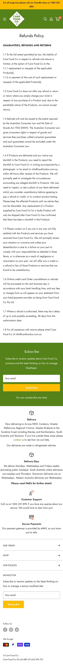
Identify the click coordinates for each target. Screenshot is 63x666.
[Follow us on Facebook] (5, 629)
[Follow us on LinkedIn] (17, 629)
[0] (57, 19)
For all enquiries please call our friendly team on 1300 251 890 (31, 4)
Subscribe (31, 388)
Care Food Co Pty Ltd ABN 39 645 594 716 (23, 659)
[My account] (51, 19)
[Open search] (45, 19)
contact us (18, 439)
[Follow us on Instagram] (11, 629)
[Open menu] (4, 19)
